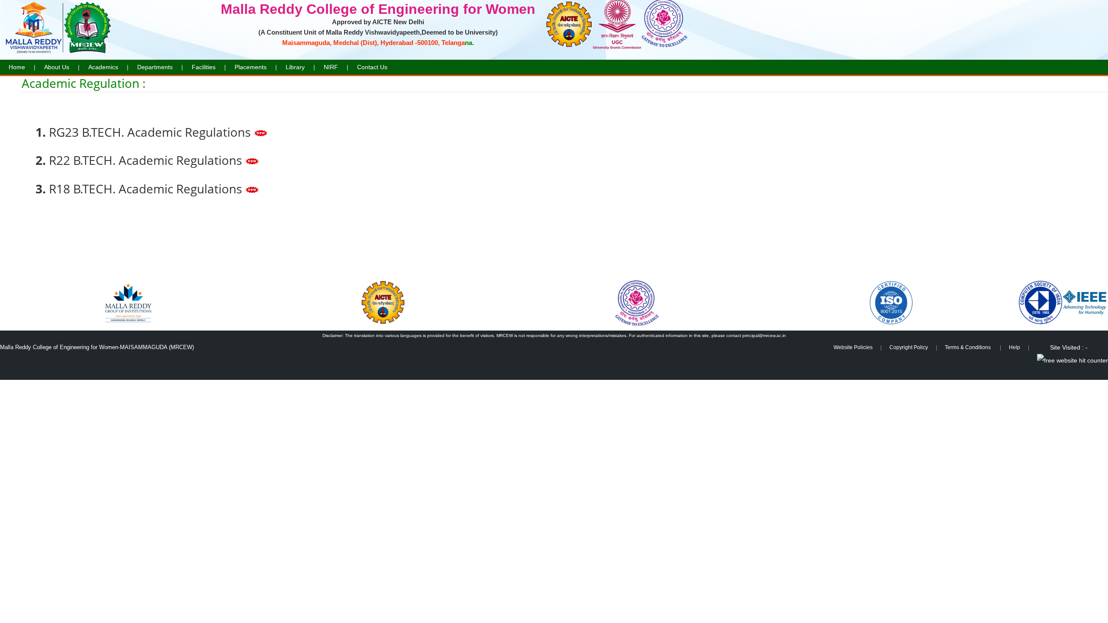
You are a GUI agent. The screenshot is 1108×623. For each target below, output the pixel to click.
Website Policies (853, 347)
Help (1014, 347)
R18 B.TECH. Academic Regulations (147, 188)
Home (17, 67)
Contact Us (372, 67)
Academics (103, 67)
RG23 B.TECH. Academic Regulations (151, 132)
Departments (155, 67)
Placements (251, 67)
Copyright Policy (908, 347)
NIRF (331, 67)
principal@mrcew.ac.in (764, 335)
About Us (56, 67)
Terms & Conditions (968, 347)
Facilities (204, 67)
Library (295, 67)
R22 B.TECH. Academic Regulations (147, 160)
